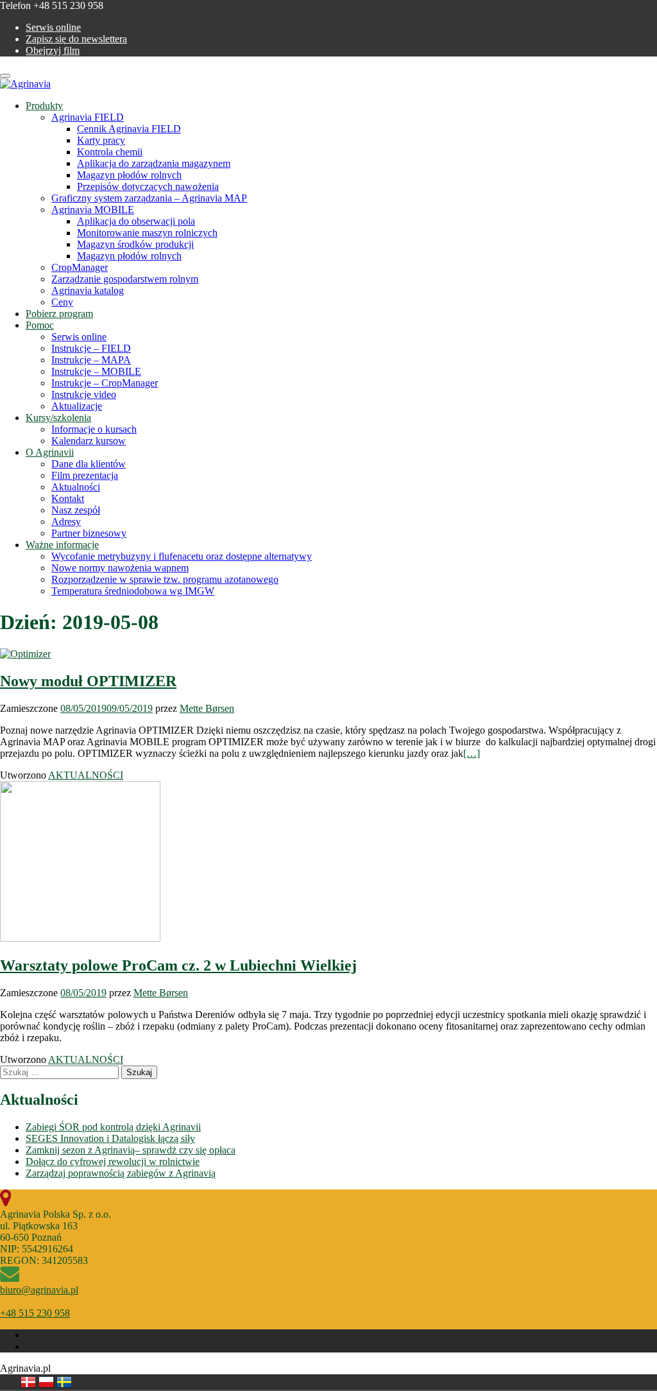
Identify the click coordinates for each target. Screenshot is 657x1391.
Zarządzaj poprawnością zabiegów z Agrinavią (121, 1173)
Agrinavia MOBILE (92, 209)
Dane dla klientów (88, 463)
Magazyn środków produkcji (135, 244)
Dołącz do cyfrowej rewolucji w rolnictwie (113, 1161)
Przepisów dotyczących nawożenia (148, 186)
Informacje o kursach (94, 429)
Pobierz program (59, 313)
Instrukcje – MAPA (91, 359)
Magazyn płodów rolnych (129, 174)
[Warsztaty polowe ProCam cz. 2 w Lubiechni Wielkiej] (80, 938)
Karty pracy (101, 140)
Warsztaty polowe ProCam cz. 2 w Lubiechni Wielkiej (178, 965)
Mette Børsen (207, 708)
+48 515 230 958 (35, 1313)
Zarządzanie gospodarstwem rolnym (124, 278)
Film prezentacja (84, 475)
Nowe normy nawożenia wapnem (120, 567)
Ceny (62, 302)
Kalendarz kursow (88, 440)
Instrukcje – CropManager (104, 382)
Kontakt (67, 498)
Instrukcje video (83, 394)
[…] (471, 753)
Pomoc (40, 325)
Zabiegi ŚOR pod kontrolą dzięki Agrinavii (113, 1126)
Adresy (66, 521)
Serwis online (53, 27)
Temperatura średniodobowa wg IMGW (132, 590)
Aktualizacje (76, 406)
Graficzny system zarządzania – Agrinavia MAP (149, 198)
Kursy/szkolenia (58, 417)
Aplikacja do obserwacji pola (136, 221)
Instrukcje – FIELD (91, 348)
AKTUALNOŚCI (85, 775)
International (82, 1382)
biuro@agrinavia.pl (39, 1289)
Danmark (28, 1382)
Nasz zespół (75, 510)
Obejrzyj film (53, 50)
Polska (46, 1382)
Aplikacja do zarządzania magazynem (153, 163)
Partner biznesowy (88, 533)
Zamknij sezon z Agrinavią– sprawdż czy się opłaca (130, 1150)
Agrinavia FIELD (87, 117)
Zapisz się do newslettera (76, 38)
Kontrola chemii (109, 151)
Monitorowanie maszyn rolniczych (147, 232)
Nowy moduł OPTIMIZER (88, 681)
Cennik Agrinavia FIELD (129, 128)
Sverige (64, 1382)
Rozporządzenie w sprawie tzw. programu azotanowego (164, 579)
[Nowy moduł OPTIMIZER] (25, 653)
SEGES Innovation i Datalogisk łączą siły (110, 1138)
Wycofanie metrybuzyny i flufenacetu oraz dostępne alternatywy (181, 556)
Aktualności (75, 486)
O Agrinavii (50, 452)
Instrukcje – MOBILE (96, 371)
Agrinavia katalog (87, 290)
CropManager (79, 267)
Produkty (44, 105)
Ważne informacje (62, 544)
